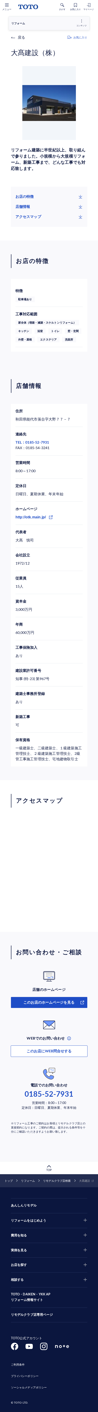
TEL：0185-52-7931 (32, 442)
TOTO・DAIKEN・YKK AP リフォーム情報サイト (31, 1297)
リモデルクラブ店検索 (57, 1180)
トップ (9, 1180)
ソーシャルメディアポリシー (29, 1387)
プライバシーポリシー (25, 1376)
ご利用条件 (18, 1364)
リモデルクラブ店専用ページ (32, 1314)
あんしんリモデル (24, 1205)
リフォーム (28, 1180)
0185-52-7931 (49, 1094)
